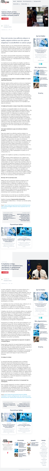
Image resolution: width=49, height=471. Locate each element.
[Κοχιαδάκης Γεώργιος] (2, 26)
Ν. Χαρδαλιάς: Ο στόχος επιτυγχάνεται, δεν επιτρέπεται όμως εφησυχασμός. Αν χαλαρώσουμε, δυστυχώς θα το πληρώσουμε (9, 217)
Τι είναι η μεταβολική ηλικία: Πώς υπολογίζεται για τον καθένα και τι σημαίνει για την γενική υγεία (35, 444)
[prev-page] (39, 64)
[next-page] (41, 64)
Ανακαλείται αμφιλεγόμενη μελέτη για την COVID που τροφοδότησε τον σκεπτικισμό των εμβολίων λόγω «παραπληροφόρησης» (8, 240)
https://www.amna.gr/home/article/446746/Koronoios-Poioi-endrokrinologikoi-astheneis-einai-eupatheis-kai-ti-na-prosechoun (16, 207)
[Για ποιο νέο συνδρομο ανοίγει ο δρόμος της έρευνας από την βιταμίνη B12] (24, 231)
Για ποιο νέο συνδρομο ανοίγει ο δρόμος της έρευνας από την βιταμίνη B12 (24, 239)
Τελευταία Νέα (9, 237)
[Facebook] (7, 453)
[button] (45, 6)
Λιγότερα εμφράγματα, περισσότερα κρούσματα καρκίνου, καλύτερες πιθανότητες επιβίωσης (44, 85)
